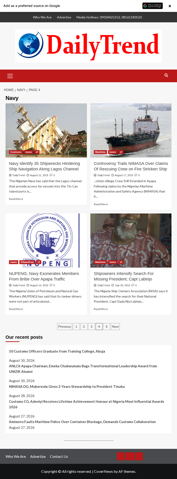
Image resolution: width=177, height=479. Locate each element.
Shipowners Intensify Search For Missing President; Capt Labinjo (124, 276)
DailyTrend (19, 175)
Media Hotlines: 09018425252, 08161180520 (109, 17)
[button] (10, 75)
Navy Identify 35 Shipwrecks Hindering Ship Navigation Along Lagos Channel (44, 166)
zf (37, 152)
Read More (16, 199)
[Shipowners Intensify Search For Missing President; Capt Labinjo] (131, 240)
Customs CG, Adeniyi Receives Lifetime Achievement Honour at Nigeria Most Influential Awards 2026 (86, 404)
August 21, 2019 (39, 175)
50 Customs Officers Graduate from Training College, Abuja (57, 351)
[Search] (166, 75)
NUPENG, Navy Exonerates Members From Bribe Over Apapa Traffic (44, 276)
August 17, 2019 (124, 175)
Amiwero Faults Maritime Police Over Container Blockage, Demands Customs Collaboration (82, 422)
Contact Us (59, 456)
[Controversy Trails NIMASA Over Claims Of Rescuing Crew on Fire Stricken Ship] (131, 130)
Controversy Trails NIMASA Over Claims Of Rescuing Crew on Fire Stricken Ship (131, 166)
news (28, 152)
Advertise (64, 17)
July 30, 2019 (122, 285)
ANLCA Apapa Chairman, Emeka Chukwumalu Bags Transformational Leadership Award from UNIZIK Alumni (83, 369)
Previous (64, 326)
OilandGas (27, 262)
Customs (15, 152)
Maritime (100, 152)
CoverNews (103, 471)
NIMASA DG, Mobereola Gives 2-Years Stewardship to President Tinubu (67, 386)
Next (115, 326)
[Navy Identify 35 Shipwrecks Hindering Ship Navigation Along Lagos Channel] (46, 130)
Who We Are (42, 17)
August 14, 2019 (39, 285)
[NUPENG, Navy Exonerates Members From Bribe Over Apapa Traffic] (46, 240)
